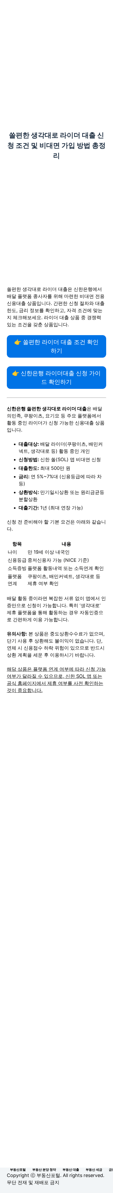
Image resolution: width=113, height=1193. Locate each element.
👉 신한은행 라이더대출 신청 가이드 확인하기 (56, 377)
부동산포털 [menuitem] (18, 1170)
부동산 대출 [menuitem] (71, 1170)
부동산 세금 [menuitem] (94, 1170)
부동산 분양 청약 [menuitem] (44, 1170)
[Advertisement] (56, 58)
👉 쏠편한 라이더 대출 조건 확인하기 (56, 346)
